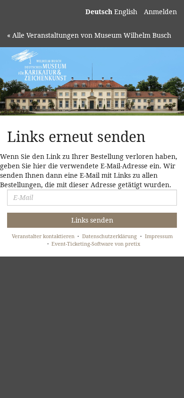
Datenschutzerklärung (109, 236)
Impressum (159, 236)
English (125, 11)
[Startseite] (92, 81)
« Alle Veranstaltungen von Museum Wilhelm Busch (89, 35)
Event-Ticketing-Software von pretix (95, 243)
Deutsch (98, 11)
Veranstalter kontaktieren (43, 236)
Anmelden (160, 11)
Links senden (92, 220)
